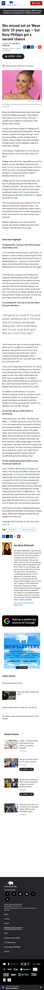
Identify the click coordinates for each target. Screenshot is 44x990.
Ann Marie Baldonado (24, 545)
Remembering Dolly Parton (12, 683)
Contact (7, 919)
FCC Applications (10, 942)
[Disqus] (22, 848)
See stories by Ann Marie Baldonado (24, 604)
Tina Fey (10, 167)
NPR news (13, 530)
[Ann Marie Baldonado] (7, 548)
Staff (6, 933)
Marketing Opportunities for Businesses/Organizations (13, 928)
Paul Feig (22, 192)
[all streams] (41, 987)
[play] (3, 987)
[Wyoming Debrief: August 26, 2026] (9, 695)
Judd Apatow (18, 474)
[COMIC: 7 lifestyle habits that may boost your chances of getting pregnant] (11, 744)
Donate (37, 3)
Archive (6, 951)
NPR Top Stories (28, 530)
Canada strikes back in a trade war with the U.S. (19, 707)
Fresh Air (6, 524)
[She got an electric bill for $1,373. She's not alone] (11, 762)
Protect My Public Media (12, 947)
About (6, 914)
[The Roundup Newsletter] (22, 650)
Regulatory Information (12, 938)
